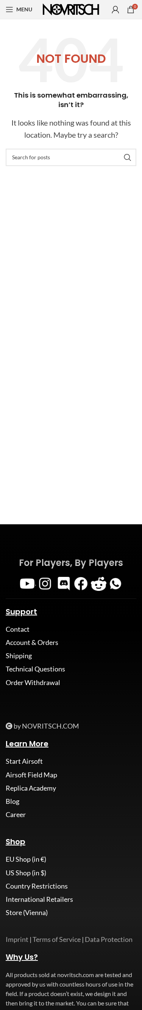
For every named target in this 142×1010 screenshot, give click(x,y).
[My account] (115, 9)
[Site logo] (71, 9)
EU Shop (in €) (26, 859)
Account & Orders (32, 642)
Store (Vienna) (27, 912)
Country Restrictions (37, 886)
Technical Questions (35, 669)
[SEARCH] (127, 157)
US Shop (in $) (26, 873)
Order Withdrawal (33, 682)
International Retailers (39, 899)
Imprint (17, 939)
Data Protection (109, 939)
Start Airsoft (24, 761)
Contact (18, 629)
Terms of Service (57, 939)
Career (16, 814)
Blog (12, 801)
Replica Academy (31, 788)
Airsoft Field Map (31, 775)
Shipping (19, 655)
